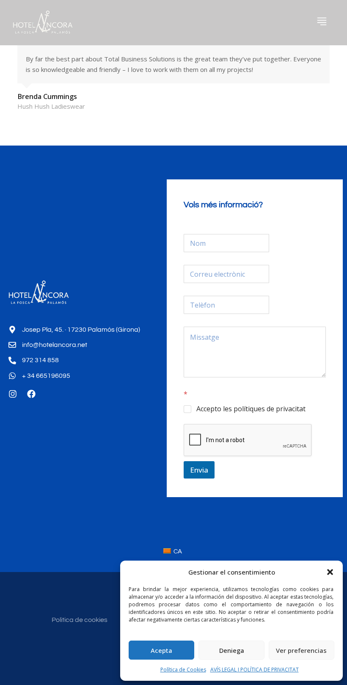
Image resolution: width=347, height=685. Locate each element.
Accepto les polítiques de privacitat (251, 408)
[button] (330, 572)
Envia (199, 470)
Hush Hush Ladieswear (51, 106)
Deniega (231, 650)
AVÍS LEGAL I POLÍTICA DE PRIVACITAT (254, 669)
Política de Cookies (183, 669)
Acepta (161, 650)
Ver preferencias (301, 650)
